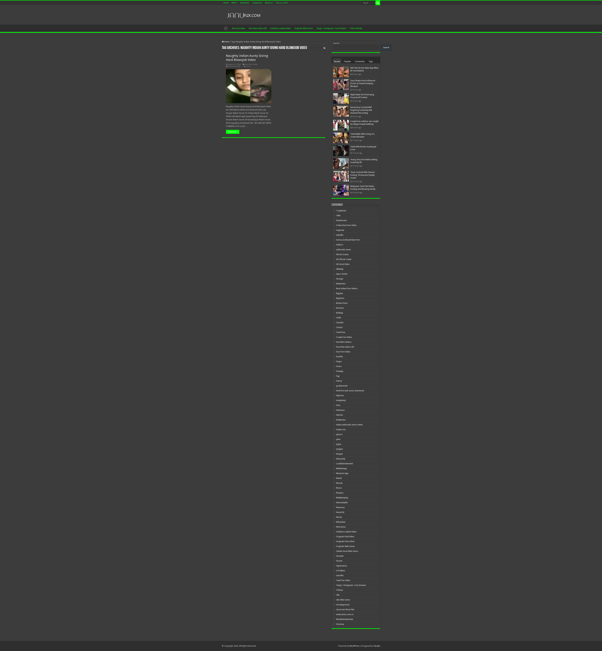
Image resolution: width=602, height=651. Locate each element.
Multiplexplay (342, 497)
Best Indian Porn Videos (347, 288)
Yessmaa (340, 624)
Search (336, 43)
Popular (347, 61)
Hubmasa (340, 410)
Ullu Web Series (343, 600)
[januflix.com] (243, 14)
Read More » (233, 132)
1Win (338, 215)
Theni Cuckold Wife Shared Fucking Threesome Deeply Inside (362, 175)
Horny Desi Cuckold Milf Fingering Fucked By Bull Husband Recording (361, 110)
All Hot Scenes (342, 254)
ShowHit (339, 556)
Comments (360, 61)
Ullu (338, 595)
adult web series (343, 249)
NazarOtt (340, 512)
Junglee (339, 449)
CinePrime (340, 332)
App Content (341, 274)
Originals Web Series (303, 28)
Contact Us (257, 3)
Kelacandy (340, 459)
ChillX (338, 317)
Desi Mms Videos (343, 342)
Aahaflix (339, 235)
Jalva (338, 439)
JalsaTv (339, 434)
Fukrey (339, 381)
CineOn (339, 327)
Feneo (339, 366)
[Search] (377, 2)
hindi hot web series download (350, 390)
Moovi (339, 488)
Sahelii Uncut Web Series (347, 551)
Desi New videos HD (258, 28)
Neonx (339, 517)
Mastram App (342, 473)
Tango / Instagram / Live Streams (331, 28)
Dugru (339, 361)
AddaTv (339, 245)
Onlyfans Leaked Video (280, 28)
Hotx (338, 405)
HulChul (339, 415)
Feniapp (339, 371)
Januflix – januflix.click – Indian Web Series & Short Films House (226, 28)
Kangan (339, 454)
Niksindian (340, 522)
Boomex (340, 308)
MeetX (339, 478)
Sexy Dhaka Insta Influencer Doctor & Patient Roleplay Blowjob (362, 83)
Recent (337, 61)
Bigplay (339, 293)
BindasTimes (342, 303)
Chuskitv (339, 322)
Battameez (341, 283)
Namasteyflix (342, 502)
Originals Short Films (345, 541)
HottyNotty (341, 400)
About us (269, 3)
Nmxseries (341, 527)
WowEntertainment (344, 619)
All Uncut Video (238, 28)
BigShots (340, 298)
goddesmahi (342, 386)
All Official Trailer (344, 259)
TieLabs (376, 646)
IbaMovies (341, 420)
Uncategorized (342, 604)
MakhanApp (341, 468)
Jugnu (338, 444)
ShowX (339, 561)
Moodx (339, 483)
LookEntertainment (344, 463)
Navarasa (340, 507)
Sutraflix (340, 575)
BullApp (339, 313)
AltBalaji (339, 269)
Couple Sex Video (344, 337)
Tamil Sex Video (343, 580)
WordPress (354, 646)
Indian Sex (341, 429)
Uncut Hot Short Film (345, 609)
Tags (371, 61)
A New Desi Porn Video (346, 225)
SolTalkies (340, 570)
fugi (338, 376)
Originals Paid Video (345, 536)
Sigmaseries (341, 566)
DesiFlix (339, 356)
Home (226, 3)
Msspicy (339, 493)
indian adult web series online (349, 424)
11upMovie (341, 210)
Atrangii (339, 279)
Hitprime (340, 395)
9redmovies (341, 220)
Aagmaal (340, 230)
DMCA (234, 3)
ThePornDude (356, 28)
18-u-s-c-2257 (282, 3)
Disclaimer (244, 3)
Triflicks (339, 590)
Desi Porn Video (251, 64)
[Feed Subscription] (324, 48)
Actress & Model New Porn (348, 240)
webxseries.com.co (345, 614)
